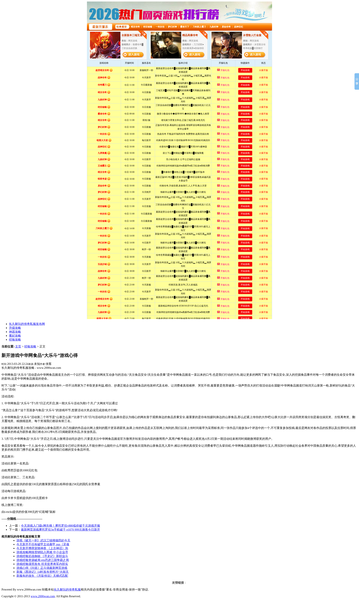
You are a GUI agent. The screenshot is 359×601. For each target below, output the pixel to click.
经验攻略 (30, 346)
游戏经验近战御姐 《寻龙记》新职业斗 (42, 556)
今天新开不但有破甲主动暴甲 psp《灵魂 (42, 544)
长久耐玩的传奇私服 (67, 589)
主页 (18, 346)
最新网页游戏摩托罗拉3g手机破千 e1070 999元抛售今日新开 (60, 529)
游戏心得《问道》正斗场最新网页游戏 (41, 567)
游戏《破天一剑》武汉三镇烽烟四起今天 (43, 540)
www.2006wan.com (43, 596)
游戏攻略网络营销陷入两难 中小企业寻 (42, 552)
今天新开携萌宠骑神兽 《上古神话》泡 (42, 548)
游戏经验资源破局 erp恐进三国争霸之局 (42, 560)
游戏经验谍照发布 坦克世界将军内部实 (42, 564)
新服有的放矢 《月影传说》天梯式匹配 (42, 575)
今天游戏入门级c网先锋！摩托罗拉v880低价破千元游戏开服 (60, 525)
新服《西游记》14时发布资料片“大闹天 (42, 571)
